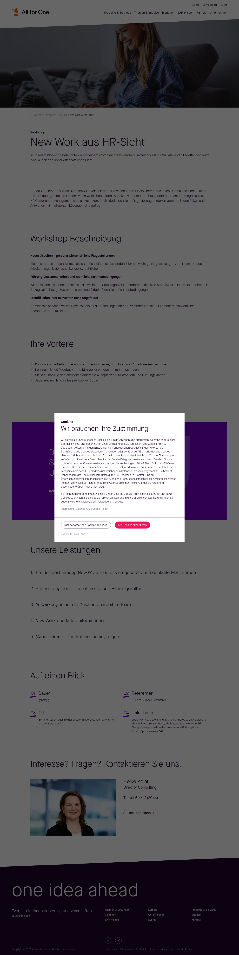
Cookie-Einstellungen (73, 534)
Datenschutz (83, 509)
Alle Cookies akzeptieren (132, 525)
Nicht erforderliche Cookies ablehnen (85, 525)
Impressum (67, 509)
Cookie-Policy (100, 509)
